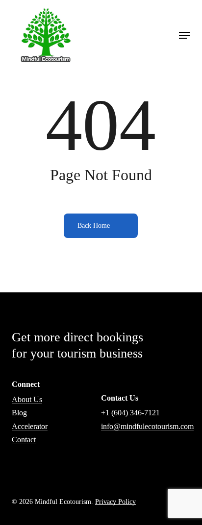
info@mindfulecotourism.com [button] (147, 426)
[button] (184, 35)
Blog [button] (19, 412)
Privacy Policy (115, 501)
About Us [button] (27, 399)
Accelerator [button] (30, 426)
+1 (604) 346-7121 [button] (130, 412)
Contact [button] (24, 439)
